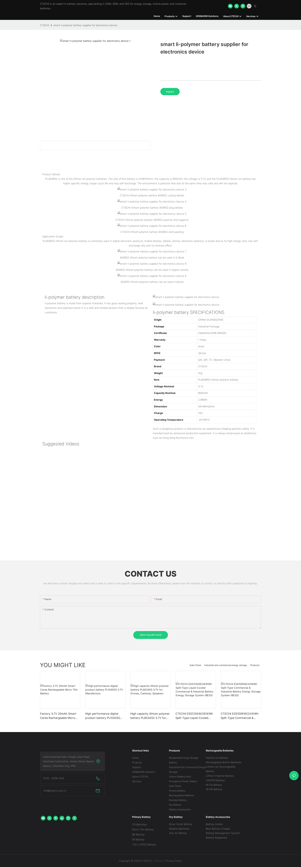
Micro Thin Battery (143, 829)
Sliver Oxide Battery (180, 824)
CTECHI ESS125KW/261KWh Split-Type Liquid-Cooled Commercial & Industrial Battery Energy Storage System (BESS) (194, 716)
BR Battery (138, 834)
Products (254, 665)
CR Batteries (139, 824)
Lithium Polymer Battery (220, 775)
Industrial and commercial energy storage (225, 665)
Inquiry (170, 91)
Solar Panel (195, 665)
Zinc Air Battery (178, 833)
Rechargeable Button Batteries (223, 762)
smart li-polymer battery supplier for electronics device (85, 25)
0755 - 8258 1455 (53, 778)
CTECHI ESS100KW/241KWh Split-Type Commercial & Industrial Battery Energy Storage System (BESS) (240, 716)
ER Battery (138, 839)
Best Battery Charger (218, 828)
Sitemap (158, 860)
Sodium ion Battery (217, 757)
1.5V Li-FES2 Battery (144, 844)
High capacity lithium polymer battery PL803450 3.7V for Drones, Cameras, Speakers (150, 716)
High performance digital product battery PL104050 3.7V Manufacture (102, 716)
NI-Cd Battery (214, 784)
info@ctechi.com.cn (54, 790)
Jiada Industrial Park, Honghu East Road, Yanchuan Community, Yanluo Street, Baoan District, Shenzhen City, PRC (68, 761)
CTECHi (44, 25)
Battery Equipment (216, 837)
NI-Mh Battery (214, 789)
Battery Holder (214, 824)
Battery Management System (223, 833)
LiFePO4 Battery (215, 780)
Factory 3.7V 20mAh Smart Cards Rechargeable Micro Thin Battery (58, 716)
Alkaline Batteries (179, 828)
